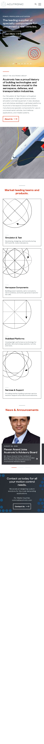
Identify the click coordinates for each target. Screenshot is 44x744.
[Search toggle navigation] (36, 4)
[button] (13, 63)
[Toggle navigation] (39, 4)
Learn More (10, 34)
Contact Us (20, 506)
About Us (9, 119)
